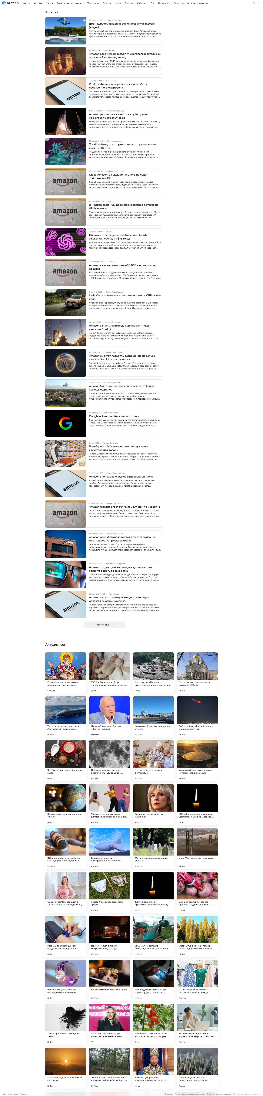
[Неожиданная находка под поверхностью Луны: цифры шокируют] (109, 760)
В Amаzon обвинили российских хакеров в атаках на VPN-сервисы (123, 206)
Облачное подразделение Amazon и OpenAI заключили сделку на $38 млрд (118, 237)
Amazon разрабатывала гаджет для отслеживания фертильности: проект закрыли (122, 539)
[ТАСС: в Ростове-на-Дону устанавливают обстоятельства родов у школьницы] (109, 673)
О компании (13, 1094)
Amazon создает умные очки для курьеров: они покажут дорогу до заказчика (120, 569)
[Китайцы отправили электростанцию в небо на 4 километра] (109, 848)
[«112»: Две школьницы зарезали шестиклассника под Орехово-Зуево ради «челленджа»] (197, 804)
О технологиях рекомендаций (219, 1094)
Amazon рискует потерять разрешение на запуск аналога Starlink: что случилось (122, 357)
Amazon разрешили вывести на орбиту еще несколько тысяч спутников (118, 116)
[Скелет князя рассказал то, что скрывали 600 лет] (197, 673)
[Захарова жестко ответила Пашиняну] (153, 804)
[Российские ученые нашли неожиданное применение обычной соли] (65, 980)
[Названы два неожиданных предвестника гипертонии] (65, 936)
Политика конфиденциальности (245, 1094)
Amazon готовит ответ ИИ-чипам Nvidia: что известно (124, 506)
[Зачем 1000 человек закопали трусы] (109, 892)
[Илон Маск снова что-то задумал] (197, 848)
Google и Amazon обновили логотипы (114, 416)
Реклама (23, 1094)
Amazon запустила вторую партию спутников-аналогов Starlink (120, 327)
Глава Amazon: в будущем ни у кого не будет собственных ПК (118, 176)
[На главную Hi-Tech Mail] (12, 3)
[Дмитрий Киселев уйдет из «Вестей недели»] (109, 716)
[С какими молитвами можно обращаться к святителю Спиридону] (65, 673)
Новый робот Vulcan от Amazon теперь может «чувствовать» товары (119, 448)
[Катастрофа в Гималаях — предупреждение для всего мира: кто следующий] (153, 673)
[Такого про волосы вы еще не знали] (65, 1024)
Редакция (169, 1094)
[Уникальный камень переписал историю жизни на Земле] (197, 760)
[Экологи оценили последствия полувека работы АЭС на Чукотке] (109, 1068)
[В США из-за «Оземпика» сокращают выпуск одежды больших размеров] (197, 980)
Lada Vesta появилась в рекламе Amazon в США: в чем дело (125, 297)
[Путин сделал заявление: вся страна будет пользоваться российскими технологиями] (153, 980)
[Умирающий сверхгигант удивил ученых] (153, 716)
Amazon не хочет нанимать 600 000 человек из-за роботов (122, 267)
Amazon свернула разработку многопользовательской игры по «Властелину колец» (125, 55)
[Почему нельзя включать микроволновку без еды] (109, 936)
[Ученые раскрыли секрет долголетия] (153, 760)
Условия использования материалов (190, 1094)
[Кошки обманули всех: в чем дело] (109, 980)
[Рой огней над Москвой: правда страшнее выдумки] (197, 716)
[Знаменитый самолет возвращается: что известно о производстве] (153, 936)
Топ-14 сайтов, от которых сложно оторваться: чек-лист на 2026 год (122, 146)
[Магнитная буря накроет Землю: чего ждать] (65, 1068)
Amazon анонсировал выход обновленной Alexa (121, 476)
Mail (4, 1094)
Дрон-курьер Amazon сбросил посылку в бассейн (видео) (122, 25)
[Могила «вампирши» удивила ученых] (153, 848)
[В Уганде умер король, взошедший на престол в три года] (153, 1068)
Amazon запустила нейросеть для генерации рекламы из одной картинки (119, 599)
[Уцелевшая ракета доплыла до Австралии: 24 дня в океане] (65, 716)
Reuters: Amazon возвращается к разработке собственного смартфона (118, 86)
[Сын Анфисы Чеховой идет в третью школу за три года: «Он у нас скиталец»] (65, 892)
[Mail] (4, 3)
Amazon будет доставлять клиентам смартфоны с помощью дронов (122, 388)
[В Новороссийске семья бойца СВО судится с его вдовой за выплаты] (65, 848)
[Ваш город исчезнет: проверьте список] (65, 804)
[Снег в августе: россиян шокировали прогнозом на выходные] (197, 1068)
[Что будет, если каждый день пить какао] (65, 760)
